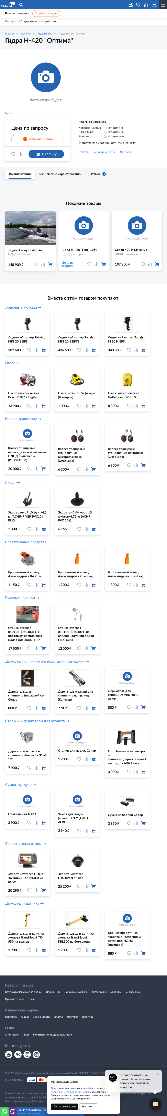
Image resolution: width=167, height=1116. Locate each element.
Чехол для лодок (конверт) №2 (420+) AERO (73, 818)
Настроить (88, 1106)
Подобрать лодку (46, 13)
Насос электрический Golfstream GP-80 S (123, 395)
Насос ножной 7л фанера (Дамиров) (76, 395)
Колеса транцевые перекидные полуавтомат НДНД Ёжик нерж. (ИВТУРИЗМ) (27, 454)
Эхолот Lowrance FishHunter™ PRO (70, 876)
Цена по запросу (68, 264)
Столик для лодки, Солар (77, 750)
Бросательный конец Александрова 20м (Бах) (75, 574)
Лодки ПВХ (45, 33)
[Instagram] (27, 1054)
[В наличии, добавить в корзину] (50, 264)
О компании (12, 1034)
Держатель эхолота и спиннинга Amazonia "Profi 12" (27, 755)
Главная (9, 33)
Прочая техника (14, 999)
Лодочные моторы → (23, 307)
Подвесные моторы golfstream (39, 21)
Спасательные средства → (28, 542)
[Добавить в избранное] (13, 154)
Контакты (11, 1017)
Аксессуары (98, 992)
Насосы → (14, 363)
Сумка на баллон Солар (125, 815)
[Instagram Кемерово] (36, 1054)
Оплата (58, 1017)
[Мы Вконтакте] (18, 1054)
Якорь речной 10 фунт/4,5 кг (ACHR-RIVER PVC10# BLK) (27, 516)
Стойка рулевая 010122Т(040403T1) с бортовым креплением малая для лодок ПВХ (25, 634)
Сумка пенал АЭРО (22, 814)
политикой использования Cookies (70, 1092)
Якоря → (12, 482)
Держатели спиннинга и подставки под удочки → (47, 661)
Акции (25, 1017)
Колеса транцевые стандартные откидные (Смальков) (125, 453)
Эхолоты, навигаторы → (25, 844)
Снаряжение (133, 992)
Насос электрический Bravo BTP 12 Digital (24, 395)
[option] (46, 82)
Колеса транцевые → (23, 419)
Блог (26, 1034)
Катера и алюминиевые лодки (23, 992)
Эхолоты (115, 992)
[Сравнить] (20, 154)
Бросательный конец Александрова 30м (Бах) (125, 574)
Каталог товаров (16, 13)
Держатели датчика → (24, 903)
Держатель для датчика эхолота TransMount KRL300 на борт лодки (76, 937)
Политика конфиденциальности (52, 1034)
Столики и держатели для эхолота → (37, 721)
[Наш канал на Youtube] (8, 1054)
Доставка (72, 1017)
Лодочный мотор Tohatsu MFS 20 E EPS (26, 339)
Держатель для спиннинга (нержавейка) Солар (26, 695)
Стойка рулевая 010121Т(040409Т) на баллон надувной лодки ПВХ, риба (76, 634)
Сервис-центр (41, 1017)
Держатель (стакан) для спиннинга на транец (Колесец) (75, 695)
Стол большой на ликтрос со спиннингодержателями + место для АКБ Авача (127, 757)
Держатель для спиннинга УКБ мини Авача (123, 695)
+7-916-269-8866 (29, 1110)
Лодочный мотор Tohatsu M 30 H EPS (126, 339)
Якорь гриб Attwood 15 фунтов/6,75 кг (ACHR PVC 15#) (75, 516)
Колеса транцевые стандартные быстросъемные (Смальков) (71, 455)
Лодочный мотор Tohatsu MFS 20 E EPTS (76, 339)
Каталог (26, 33)
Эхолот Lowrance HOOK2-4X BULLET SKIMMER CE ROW (27, 878)
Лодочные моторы (75, 992)
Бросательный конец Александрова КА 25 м (25, 574)
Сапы (32, 999)
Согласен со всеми (65, 1106)
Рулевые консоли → (22, 598)
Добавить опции (38, 139)
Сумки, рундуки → (20, 785)
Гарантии (87, 1017)
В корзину (49, 154)
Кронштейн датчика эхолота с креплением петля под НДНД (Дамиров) (124, 938)
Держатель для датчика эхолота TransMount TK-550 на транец (26, 937)
